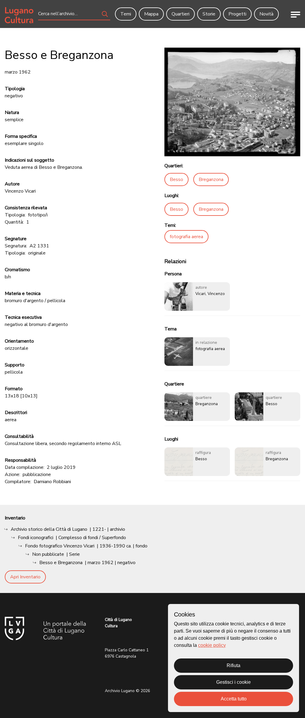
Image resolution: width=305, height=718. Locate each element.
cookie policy (212, 645)
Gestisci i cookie (233, 682)
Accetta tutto (234, 698)
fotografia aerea (186, 236)
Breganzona (211, 179)
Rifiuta (233, 665)
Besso (176, 179)
